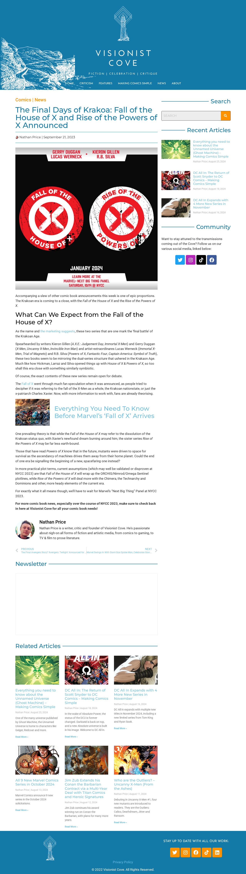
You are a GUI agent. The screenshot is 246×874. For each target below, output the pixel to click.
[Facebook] (212, 260)
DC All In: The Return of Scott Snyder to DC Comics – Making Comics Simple (86, 696)
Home (69, 83)
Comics (23, 100)
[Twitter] (180, 260)
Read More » (21, 737)
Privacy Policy (123, 862)
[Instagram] (190, 260)
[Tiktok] (201, 260)
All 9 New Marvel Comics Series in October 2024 (36, 782)
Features (105, 83)
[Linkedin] (217, 852)
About (176, 83)
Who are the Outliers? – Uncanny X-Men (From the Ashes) (134, 784)
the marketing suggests (57, 331)
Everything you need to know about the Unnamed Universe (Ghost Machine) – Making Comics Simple (35, 698)
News (162, 83)
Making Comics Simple (135, 83)
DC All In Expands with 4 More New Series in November (135, 694)
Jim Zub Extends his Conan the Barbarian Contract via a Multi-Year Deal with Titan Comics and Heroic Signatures (86, 788)
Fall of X (27, 384)
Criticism (86, 83)
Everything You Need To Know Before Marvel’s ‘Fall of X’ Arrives (104, 412)
